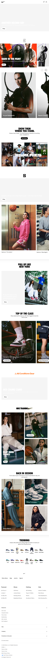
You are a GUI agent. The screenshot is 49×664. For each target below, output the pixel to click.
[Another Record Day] (24, 17)
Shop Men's (30, 435)
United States (5, 640)
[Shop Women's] (36, 518)
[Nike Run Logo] (24, 41)
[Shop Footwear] (36, 491)
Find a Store (5, 578)
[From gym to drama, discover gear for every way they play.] (19, 342)
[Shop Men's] (13, 505)
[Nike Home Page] (3, 2)
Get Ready (24, 138)
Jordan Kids (7, 360)
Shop (4, 28)
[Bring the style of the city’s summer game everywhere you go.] (13, 288)
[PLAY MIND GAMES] (13, 438)
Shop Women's (31, 461)
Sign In (21, 578)
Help (11, 578)
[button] (24, 17)
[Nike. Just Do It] (24, 154)
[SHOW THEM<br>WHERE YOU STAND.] (24, 133)
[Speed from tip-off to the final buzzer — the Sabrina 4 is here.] (24, 190)
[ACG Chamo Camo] (24, 388)
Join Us (15, 578)
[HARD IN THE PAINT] (24, 55)
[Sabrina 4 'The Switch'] (19, 229)
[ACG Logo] (24, 373)
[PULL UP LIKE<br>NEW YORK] (24, 265)
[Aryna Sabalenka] (19, 95)
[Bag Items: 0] (46, 2)
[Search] (44, 2)
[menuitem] (4, 647)
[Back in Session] (24, 475)
